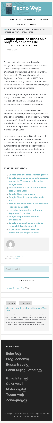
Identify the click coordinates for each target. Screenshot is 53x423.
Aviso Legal (34, 414)
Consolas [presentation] (11, 303)
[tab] (10, 303)
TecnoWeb (26, 8)
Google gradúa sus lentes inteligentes (28, 175)
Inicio (4, 30)
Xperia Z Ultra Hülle (15, 288)
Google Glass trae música (22, 194)
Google (17, 259)
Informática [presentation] (25, 303)
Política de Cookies (31, 416)
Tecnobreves (19, 256)
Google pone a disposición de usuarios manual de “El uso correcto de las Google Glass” (28, 181)
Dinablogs (24, 414)
